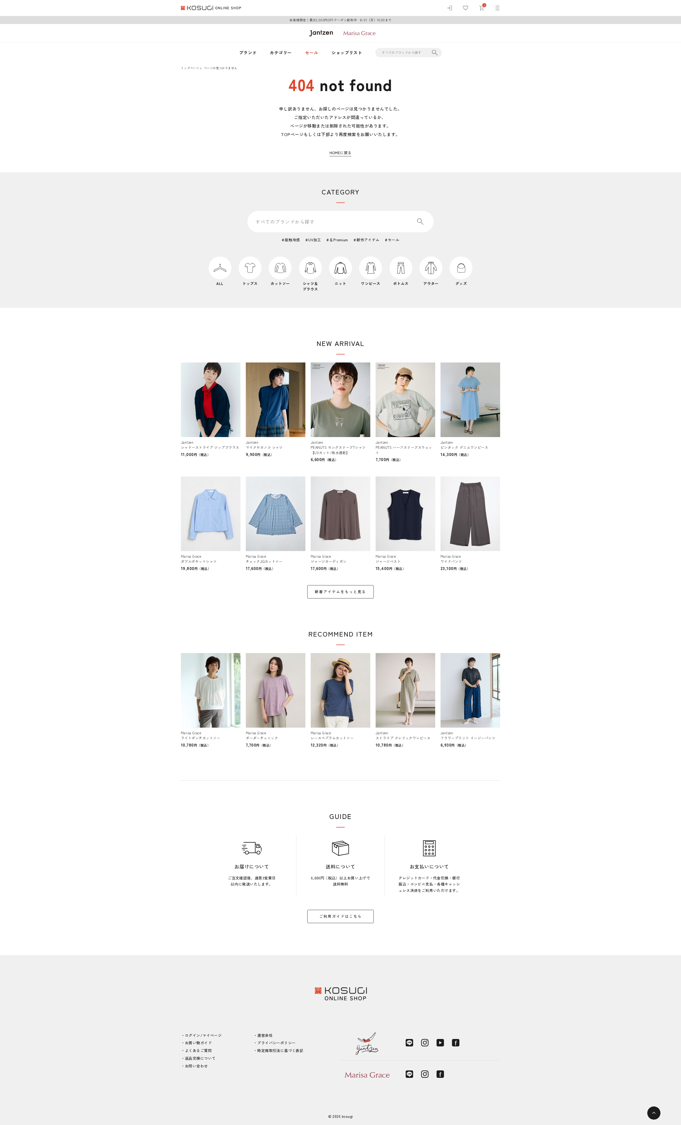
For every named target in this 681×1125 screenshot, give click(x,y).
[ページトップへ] (654, 1113)
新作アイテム (368, 239)
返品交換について (200, 1058)
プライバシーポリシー (276, 1042)
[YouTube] (440, 1042)
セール (311, 52)
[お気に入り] (465, 8)
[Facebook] (455, 1042)
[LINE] (409, 1042)
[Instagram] (425, 1042)
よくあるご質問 (198, 1050)
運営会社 (265, 1035)
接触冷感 (292, 239)
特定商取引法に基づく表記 (280, 1050)
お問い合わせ (196, 1066)
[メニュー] (497, 8)
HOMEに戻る (341, 152)
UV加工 (314, 239)
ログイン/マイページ (203, 1035)
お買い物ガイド (198, 1042)
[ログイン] (449, 8)
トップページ (190, 68)
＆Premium (338, 239)
